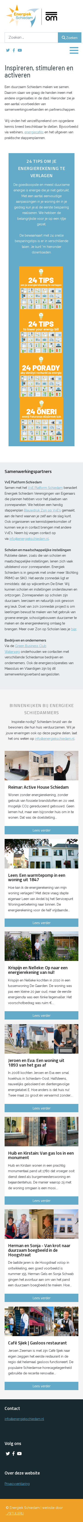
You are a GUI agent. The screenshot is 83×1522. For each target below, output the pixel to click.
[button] (74, 50)
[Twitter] (8, 50)
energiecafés (34, 132)
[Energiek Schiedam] (39, 16)
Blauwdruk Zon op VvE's (42, 510)
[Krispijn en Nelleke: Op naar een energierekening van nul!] (41, 946)
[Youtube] (20, 50)
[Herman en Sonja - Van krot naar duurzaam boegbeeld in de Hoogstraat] (41, 1224)
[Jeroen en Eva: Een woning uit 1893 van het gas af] (41, 1039)
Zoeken (71, 37)
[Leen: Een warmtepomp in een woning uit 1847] (41, 853)
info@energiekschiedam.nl (29, 539)
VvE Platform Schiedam (45, 488)
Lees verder (41, 830)
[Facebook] (14, 50)
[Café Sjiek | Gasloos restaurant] (41, 1321)
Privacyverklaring (17, 1484)
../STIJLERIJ (15, 1513)
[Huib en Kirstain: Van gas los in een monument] (41, 1131)
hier (73, 629)
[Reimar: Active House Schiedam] (41, 765)
